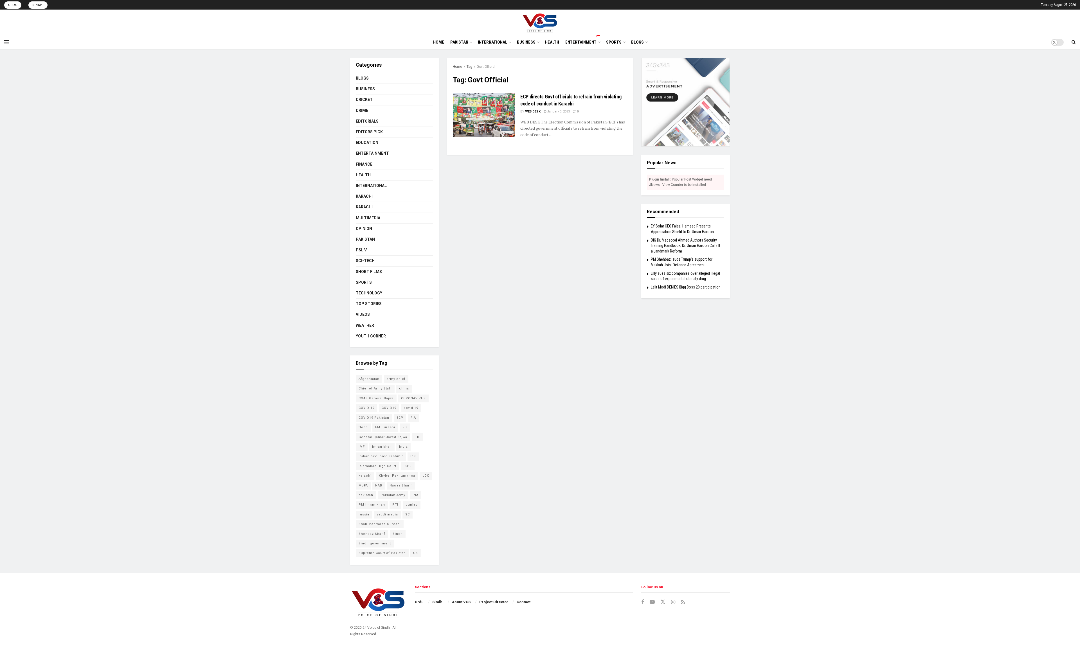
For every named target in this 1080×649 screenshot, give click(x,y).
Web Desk (533, 111)
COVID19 (389, 408)
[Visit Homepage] (540, 22)
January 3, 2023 (558, 111)
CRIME (362, 110)
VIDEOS (363, 314)
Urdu (12, 5)
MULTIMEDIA (368, 218)
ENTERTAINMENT (581, 42)
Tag (469, 67)
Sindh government (375, 543)
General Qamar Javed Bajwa (383, 437)
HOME (438, 42)
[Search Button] (1074, 42)
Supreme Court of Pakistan (382, 553)
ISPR (408, 466)
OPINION (364, 228)
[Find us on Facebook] (642, 602)
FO (404, 427)
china (404, 388)
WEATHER (365, 325)
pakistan (366, 495)
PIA (415, 495)
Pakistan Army (393, 495)
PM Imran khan (372, 504)
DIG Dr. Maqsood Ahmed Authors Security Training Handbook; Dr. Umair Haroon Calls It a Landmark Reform (685, 245)
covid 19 (411, 408)
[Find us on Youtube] (652, 602)
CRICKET (364, 99)
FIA (413, 418)
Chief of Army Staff (375, 388)
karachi (365, 475)
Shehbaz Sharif (372, 534)
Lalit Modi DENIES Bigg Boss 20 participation (686, 287)
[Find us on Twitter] (662, 602)
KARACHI (364, 196)
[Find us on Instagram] (673, 602)
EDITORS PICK (369, 132)
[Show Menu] (6, 42)
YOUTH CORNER (371, 336)
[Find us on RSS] (683, 602)
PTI (395, 504)
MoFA (363, 485)
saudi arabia (387, 514)
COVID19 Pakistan (374, 418)
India (403, 447)
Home (457, 67)
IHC (417, 437)
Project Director (493, 602)
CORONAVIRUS (413, 398)
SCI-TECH (365, 260)
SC (407, 514)
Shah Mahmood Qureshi (380, 524)
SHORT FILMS (369, 271)
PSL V (361, 250)
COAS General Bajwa (376, 398)
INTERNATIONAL (492, 42)
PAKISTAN (459, 42)
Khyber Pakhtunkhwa (397, 475)
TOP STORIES (369, 303)
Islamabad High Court (377, 466)
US (415, 553)
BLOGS (637, 42)
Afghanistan (369, 379)
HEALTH (552, 42)
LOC (425, 475)
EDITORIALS (367, 121)
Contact (523, 602)
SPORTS (614, 42)
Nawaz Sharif (401, 485)
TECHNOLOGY (369, 293)
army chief (396, 379)
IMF (362, 447)
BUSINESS (526, 42)
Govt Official (486, 67)
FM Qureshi (385, 427)
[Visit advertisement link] (685, 102)
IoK (413, 456)
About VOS (461, 602)
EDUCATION (367, 142)
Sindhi (38, 5)
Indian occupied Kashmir (381, 456)
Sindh (398, 534)
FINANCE (364, 164)
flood (363, 427)
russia (364, 514)
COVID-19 (366, 408)
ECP (400, 418)
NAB (378, 485)
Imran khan (382, 447)
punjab (412, 504)
